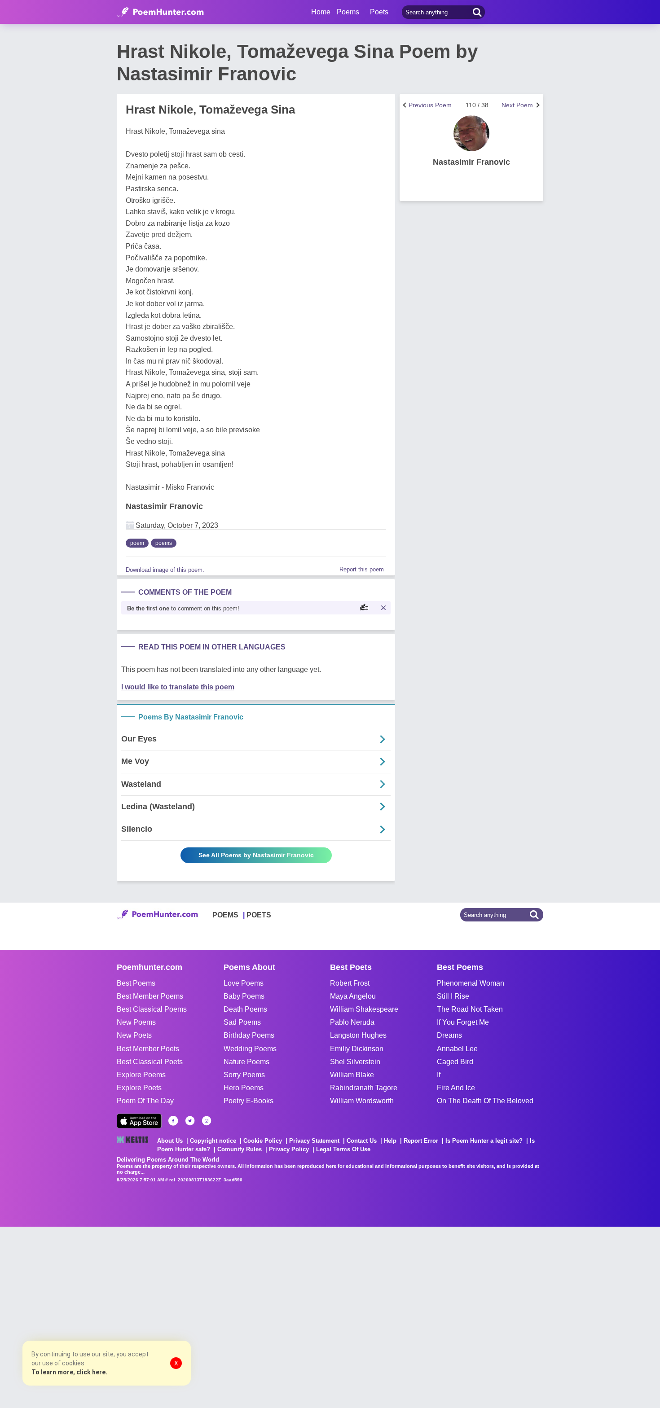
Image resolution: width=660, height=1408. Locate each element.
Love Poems (244, 983)
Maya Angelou (353, 996)
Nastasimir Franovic (164, 506)
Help (390, 1140)
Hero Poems (244, 1088)
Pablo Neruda (352, 1022)
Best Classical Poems (152, 1009)
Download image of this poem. (165, 569)
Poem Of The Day (145, 1101)
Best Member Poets (148, 1049)
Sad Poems (242, 1022)
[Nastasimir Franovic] (471, 133)
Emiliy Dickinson (356, 1049)
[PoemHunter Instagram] (206, 1121)
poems (163, 543)
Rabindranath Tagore (363, 1088)
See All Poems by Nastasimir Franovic (256, 855)
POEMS (225, 915)
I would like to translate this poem (177, 687)
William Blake (352, 1075)
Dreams (449, 1035)
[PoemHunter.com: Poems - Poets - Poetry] (160, 12)
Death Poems (245, 1009)
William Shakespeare (364, 1009)
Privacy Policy (289, 1149)
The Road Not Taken (470, 1009)
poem (137, 543)
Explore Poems (141, 1075)
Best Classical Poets (150, 1062)
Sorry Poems (244, 1075)
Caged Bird (455, 1062)
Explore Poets (139, 1088)
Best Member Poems (150, 996)
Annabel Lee (457, 1049)
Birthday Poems (249, 1035)
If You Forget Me (463, 1022)
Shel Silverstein (355, 1062)
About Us (170, 1140)
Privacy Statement (314, 1140)
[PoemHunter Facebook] (173, 1121)
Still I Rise (453, 996)
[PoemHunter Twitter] (190, 1121)
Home (320, 12)
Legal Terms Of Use (343, 1149)
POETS (258, 915)
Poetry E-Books (248, 1101)
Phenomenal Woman (470, 983)
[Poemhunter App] (139, 1121)
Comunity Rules (239, 1149)
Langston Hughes (358, 1035)
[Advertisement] (134, 1316)
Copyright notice (213, 1140)
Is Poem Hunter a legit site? (484, 1140)
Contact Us (362, 1140)
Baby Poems (244, 996)
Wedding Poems (250, 1049)
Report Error (421, 1140)
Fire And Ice (456, 1088)
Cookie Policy (262, 1140)
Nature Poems (246, 1062)
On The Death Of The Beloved (485, 1101)
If (438, 1075)
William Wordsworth (362, 1101)
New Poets (134, 1035)
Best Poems (136, 983)
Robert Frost (350, 983)
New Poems (136, 1022)
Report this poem (361, 569)
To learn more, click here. (69, 1372)
